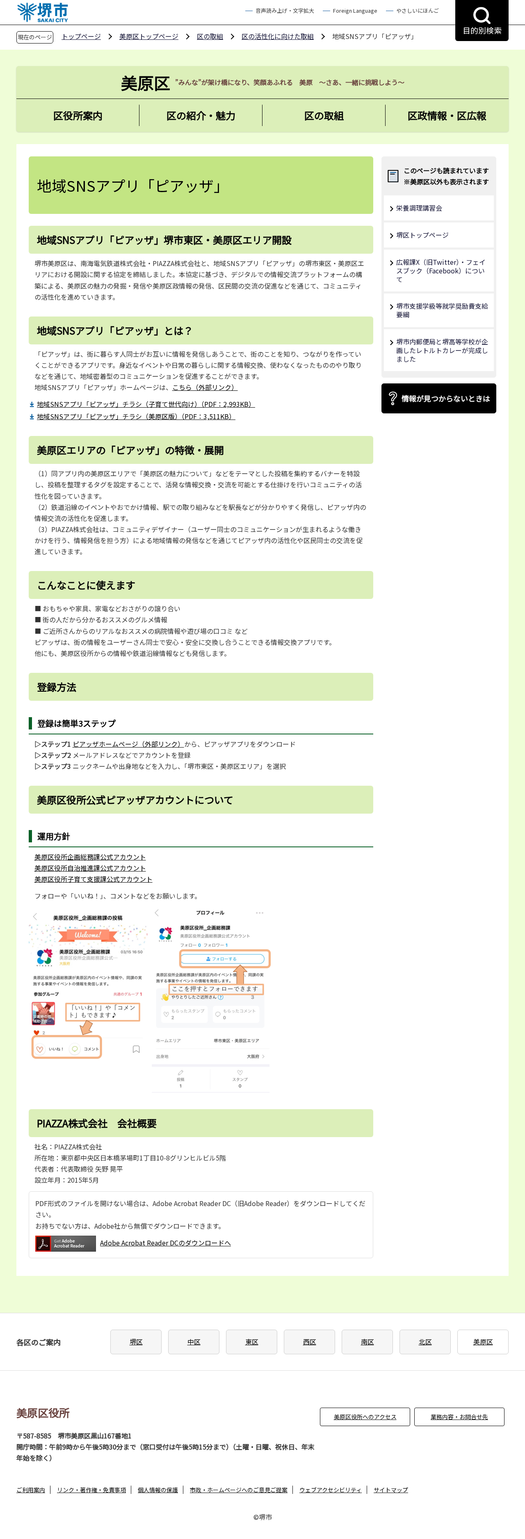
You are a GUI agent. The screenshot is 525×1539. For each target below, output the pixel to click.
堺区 (136, 1341)
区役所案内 (78, 115)
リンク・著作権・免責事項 (91, 1490)
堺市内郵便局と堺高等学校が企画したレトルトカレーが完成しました (442, 350)
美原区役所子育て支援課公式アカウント (93, 879)
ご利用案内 (30, 1490)
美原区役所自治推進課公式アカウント (90, 868)
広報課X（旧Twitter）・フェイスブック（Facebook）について (441, 270)
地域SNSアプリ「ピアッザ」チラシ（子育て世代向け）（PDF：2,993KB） (146, 404)
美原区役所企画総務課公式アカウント (90, 857)
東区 (251, 1341)
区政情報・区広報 (447, 115)
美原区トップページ (148, 36)
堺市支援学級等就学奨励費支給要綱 (442, 310)
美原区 (483, 1341)
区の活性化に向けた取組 (278, 36)
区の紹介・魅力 (201, 115)
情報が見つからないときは (446, 398)
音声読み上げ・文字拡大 (285, 10)
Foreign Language (355, 10)
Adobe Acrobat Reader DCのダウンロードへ (165, 1243)
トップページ (81, 36)
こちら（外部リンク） (205, 387)
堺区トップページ (422, 235)
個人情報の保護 (158, 1490)
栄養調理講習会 (419, 208)
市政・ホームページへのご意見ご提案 (239, 1490)
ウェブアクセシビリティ (330, 1490)
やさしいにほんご (417, 10)
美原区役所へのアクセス (365, 1417)
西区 (309, 1341)
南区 (367, 1341)
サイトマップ (391, 1490)
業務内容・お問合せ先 (459, 1417)
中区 (194, 1341)
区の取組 (210, 36)
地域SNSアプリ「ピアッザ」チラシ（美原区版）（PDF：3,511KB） (136, 416)
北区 (425, 1341)
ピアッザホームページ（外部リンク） (128, 744)
